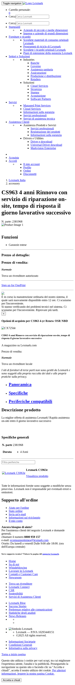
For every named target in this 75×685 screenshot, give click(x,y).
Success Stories (17, 606)
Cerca (12, 16)
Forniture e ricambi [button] (20, 36)
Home (12, 561)
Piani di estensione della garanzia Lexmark (47, 53)
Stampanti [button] (14, 26)
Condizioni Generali (20, 644)
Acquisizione (38, 95)
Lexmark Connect (19, 586)
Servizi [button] (13, 102)
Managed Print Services (37, 105)
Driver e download (41, 141)
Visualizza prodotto (37, 476)
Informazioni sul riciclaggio (24, 517)
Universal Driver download (46, 144)
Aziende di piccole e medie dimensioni (45, 30)
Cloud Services (39, 85)
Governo (36, 66)
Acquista (14, 157)
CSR (11, 590)
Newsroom (15, 577)
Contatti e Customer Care (23, 574)
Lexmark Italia (17, 180)
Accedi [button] (13, 160)
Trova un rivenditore (20, 583)
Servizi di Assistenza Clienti (25, 596)
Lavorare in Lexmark (21, 570)
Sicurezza (36, 89)
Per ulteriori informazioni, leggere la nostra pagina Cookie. (33, 672)
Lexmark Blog (17, 603)
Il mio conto (16, 520)
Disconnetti (29, 174)
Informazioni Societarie (22, 641)
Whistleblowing (18, 567)
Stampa (35, 92)
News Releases (17, 616)
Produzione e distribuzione (46, 76)
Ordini (27, 170)
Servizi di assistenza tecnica (39, 118)
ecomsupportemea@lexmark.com (29, 540)
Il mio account (31, 164)
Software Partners (41, 99)
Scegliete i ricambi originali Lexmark (44, 49)
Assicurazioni (38, 72)
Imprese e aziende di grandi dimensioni (45, 33)
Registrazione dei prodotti (45, 131)
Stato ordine (16, 511)
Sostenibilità (16, 593)
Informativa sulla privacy (23, 648)
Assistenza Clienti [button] (19, 121)
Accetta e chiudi (11, 680)
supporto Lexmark (50, 554)
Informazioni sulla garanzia (38, 112)
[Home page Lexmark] (33, 3)
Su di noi (14, 564)
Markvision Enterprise (43, 148)
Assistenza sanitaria (42, 69)
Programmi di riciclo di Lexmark (42, 46)
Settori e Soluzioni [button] (19, 56)
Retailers (36, 79)
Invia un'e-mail (17, 514)
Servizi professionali (35, 115)
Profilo (27, 167)
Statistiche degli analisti (22, 612)
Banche (35, 62)
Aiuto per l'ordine (19, 507)
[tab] (41, 384)
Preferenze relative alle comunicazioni (30, 609)
